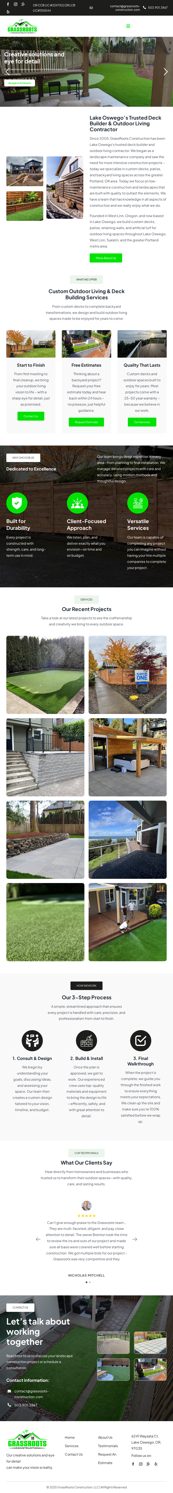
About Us (105, 1437)
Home (70, 1437)
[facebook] (8, 4)
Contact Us (74, 1454)
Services (71, 1446)
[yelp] (8, 12)
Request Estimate (19, 83)
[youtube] (23, 4)
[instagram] (15, 4)
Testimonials (108, 1446)
